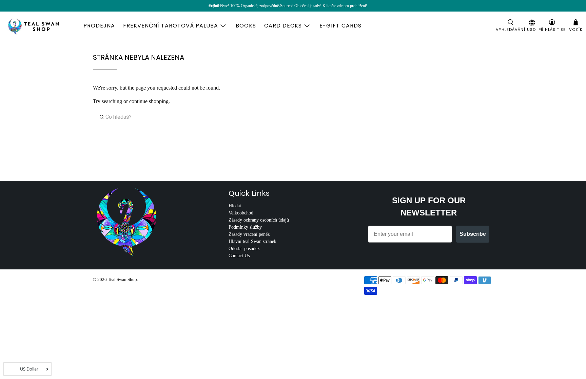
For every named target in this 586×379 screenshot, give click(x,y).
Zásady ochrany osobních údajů (259, 220)
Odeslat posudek (244, 248)
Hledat (235, 205)
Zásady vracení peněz (249, 234)
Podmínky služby (245, 227)
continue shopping (149, 101)
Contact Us (239, 255)
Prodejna (99, 26)
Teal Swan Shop (122, 279)
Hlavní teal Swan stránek (252, 241)
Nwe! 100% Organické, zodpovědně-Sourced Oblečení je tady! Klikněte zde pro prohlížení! (293, 5)
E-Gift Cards (340, 26)
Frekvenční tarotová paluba (170, 26)
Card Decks (283, 26)
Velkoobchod (241, 212)
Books (246, 26)
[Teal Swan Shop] (41, 26)
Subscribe (473, 234)
